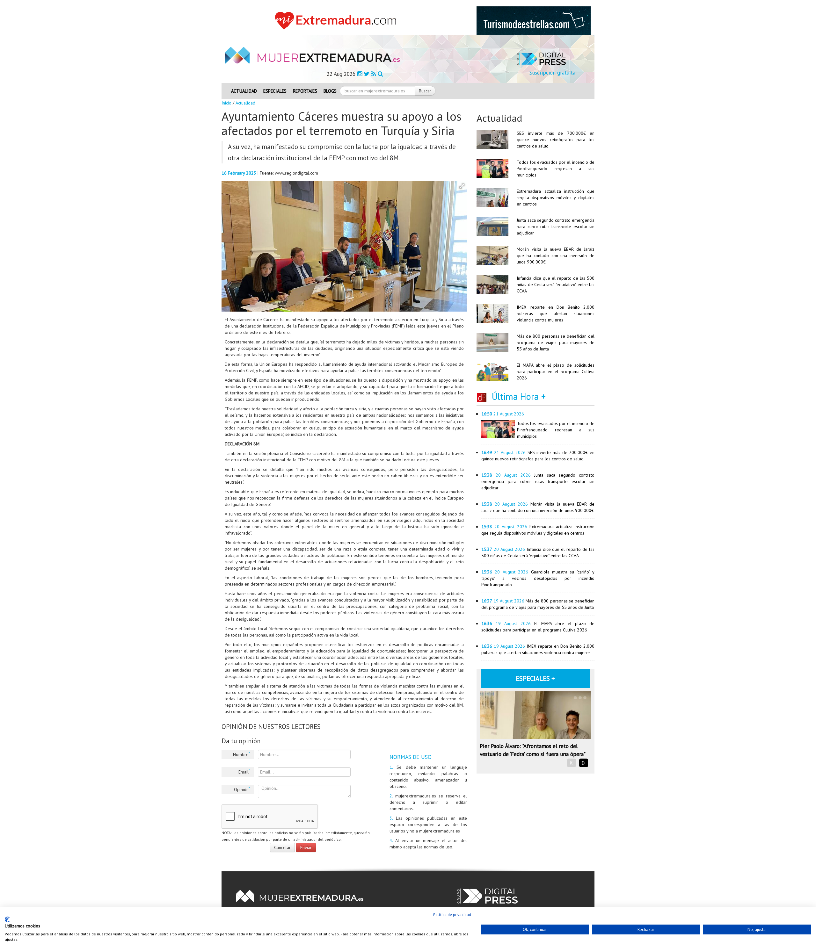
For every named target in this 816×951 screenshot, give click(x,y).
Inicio (226, 103)
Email (244, 771)
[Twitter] (366, 73)
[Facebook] (359, 73)
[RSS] (373, 73)
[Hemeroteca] (380, 73)
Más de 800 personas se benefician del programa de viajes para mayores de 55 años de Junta (555, 342)
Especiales (275, 91)
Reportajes (305, 91)
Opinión (242, 789)
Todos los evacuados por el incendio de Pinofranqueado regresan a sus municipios (555, 168)
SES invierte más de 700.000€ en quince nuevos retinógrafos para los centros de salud (555, 139)
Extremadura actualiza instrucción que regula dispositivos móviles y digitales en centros (555, 197)
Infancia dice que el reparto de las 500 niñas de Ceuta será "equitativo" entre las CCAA (555, 284)
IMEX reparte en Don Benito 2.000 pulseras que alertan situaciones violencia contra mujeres (555, 313)
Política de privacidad (452, 914)
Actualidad (244, 91)
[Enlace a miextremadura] (338, 20)
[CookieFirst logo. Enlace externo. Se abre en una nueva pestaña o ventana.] (7, 919)
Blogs (330, 91)
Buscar (425, 91)
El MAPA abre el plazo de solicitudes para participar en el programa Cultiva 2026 (555, 371)
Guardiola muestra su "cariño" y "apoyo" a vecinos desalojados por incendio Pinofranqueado (537, 578)
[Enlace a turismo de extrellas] (534, 20)
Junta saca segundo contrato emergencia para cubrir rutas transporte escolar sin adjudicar (555, 226)
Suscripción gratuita (552, 72)
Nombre (241, 754)
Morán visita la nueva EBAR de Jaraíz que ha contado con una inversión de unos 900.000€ (555, 255)
